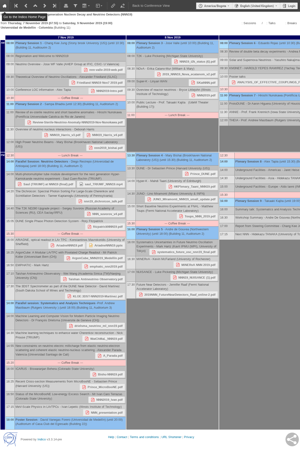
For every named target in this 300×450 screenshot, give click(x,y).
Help (111, 437)
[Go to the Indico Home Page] (4, 6)
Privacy (189, 437)
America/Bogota (215, 6)
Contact (122, 437)
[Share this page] (292, 439)
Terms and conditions (144, 437)
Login (291, 6)
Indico (42, 439)
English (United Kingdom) (257, 6)
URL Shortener (171, 437)
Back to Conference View (151, 6)
